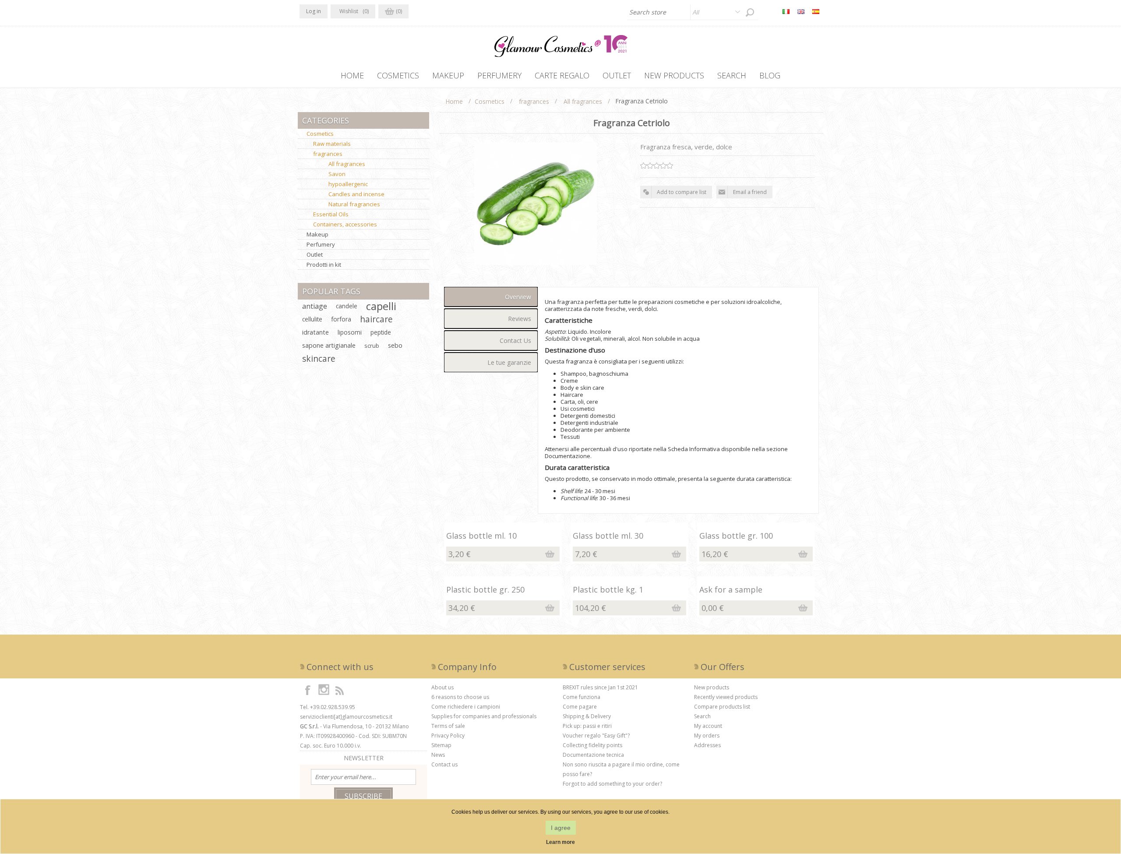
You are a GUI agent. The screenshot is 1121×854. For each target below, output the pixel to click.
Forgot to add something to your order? (612, 783)
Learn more (560, 842)
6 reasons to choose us (460, 697)
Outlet (315, 254)
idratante (315, 332)
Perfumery (321, 244)
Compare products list (722, 706)
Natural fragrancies (354, 204)
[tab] (491, 297)
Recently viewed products (726, 697)
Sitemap (441, 745)
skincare (318, 358)
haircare (376, 319)
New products (711, 687)
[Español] (816, 11)
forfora (341, 319)
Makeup (317, 234)
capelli (381, 306)
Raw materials (332, 144)
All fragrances (346, 164)
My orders (706, 735)
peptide (380, 332)
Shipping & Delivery (587, 716)
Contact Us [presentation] (515, 340)
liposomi (350, 332)
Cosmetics (320, 134)
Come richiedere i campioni (465, 706)
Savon (336, 174)
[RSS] (339, 690)
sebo (395, 345)
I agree (561, 827)
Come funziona (581, 697)
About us (442, 687)
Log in (313, 11)
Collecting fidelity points (592, 745)
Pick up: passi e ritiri (587, 726)
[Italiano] (786, 11)
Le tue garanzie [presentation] (509, 362)
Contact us (444, 764)
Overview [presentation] (518, 297)
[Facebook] (308, 690)
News (438, 755)
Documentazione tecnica (593, 755)
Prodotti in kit (324, 264)
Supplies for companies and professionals (483, 716)
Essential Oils (331, 214)
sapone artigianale (329, 345)
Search (702, 716)
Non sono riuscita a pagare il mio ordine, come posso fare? (621, 769)
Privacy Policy (448, 735)
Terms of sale (448, 726)
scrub (371, 345)
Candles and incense (356, 194)
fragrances (327, 154)
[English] (801, 11)
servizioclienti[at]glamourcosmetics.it (346, 716)
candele (346, 306)
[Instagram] (323, 690)
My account (708, 726)
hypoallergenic (348, 184)
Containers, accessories (345, 224)
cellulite (312, 319)
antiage (314, 306)
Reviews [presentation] (519, 318)
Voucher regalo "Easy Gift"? (596, 735)
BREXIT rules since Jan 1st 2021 (600, 687)
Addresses (707, 745)
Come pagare (580, 706)
